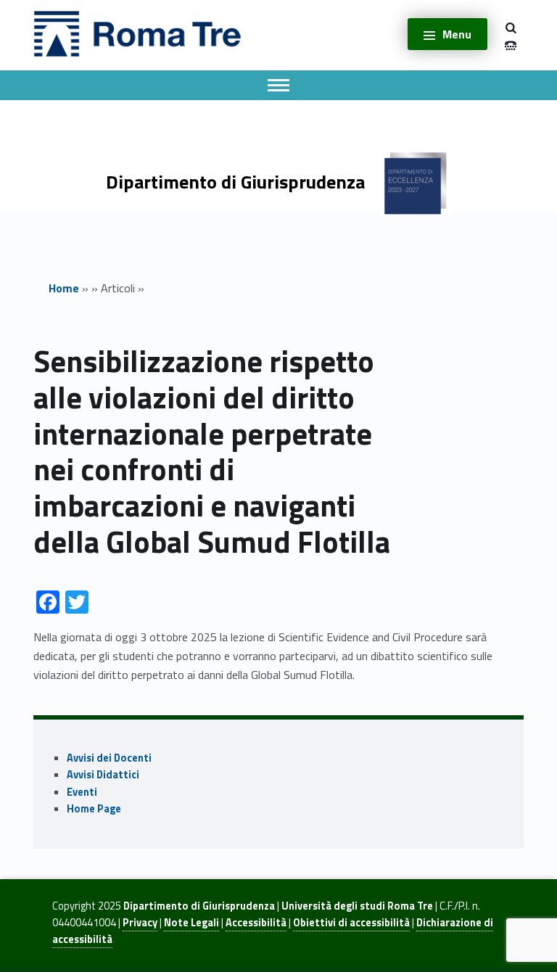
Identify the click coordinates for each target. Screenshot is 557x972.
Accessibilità (256, 923)
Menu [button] (456, 34)
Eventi (82, 792)
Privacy (140, 923)
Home (64, 288)
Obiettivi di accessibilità (351, 923)
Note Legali (191, 923)
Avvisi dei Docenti (109, 758)
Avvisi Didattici (103, 775)
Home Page (94, 809)
